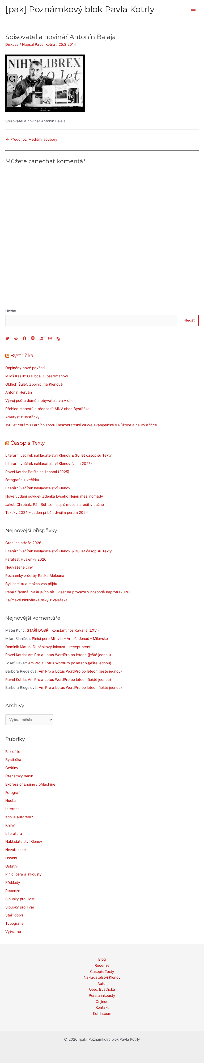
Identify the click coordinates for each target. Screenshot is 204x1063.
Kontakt (102, 1007)
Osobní (11, 858)
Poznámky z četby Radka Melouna (34, 575)
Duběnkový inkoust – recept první (61, 647)
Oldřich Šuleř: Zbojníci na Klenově (34, 384)
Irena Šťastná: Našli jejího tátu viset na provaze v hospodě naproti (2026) (68, 592)
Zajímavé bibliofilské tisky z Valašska (36, 600)
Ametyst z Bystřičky (22, 417)
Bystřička (21, 355)
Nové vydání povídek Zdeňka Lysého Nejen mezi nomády (54, 496)
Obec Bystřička (102, 989)
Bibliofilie (12, 751)
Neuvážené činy (19, 567)
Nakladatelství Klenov (23, 841)
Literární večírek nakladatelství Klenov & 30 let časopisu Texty (58, 455)
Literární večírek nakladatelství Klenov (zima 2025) (48, 463)
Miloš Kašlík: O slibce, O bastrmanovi (36, 376)
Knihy (10, 825)
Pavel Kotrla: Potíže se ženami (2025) (37, 472)
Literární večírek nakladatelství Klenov (37, 488)
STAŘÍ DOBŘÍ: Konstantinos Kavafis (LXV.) (63, 630)
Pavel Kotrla (15, 655)
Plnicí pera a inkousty (23, 874)
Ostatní (11, 866)
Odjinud (102, 1001)
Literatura (13, 833)
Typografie (14, 923)
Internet (12, 809)
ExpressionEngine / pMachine (30, 784)
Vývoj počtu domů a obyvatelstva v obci (39, 400)
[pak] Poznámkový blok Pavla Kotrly (79, 9)
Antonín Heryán (18, 392)
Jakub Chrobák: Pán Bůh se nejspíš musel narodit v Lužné (54, 504)
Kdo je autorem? (19, 817)
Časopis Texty (27, 443)
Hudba (10, 800)
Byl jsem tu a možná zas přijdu (31, 584)
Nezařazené (15, 850)
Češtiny (11, 768)
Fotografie (14, 792)
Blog (102, 959)
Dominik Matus (18, 647)
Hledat (10, 311)
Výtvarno (13, 931)
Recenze (12, 891)
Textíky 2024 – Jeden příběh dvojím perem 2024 (46, 512)
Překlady (12, 882)
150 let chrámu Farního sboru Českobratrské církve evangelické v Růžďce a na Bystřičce (81, 425)
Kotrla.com (102, 1013)
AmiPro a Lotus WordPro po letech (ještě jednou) (69, 655)
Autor (102, 983)
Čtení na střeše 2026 (23, 543)
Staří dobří (14, 915)
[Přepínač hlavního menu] (193, 9)
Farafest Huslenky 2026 (25, 559)
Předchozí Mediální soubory (31, 139)
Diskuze (12, 44)
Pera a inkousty (102, 995)
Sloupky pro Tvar (19, 907)
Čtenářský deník (19, 776)
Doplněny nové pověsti (25, 368)
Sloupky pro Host (20, 899)
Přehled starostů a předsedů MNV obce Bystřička (47, 409)
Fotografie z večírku (22, 480)
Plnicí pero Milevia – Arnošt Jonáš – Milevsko (70, 638)
